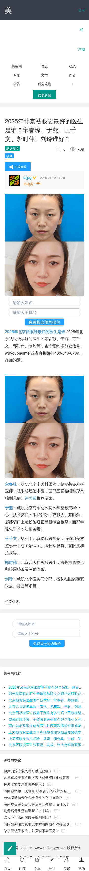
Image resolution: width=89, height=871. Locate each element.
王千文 (11, 538)
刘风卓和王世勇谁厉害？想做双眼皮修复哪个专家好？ (38, 777)
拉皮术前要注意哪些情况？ (24, 784)
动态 (72, 66)
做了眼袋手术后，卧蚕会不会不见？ (31, 830)
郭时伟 (11, 562)
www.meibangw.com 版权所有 (58, 847)
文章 (44, 74)
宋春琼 (11, 484)
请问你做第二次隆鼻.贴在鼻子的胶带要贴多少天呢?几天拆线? (38, 790)
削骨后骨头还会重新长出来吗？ (28, 810)
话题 (44, 66)
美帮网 (16, 66)
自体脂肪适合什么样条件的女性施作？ (33, 797)
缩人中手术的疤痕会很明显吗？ (28, 817)
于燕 (9, 507)
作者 (72, 74)
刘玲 (9, 578)
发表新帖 (44, 94)
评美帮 (31, 498)
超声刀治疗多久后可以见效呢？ (28, 770)
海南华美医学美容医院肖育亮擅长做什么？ (36, 804)
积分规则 (44, 83)
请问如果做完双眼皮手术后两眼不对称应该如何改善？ (38, 824)
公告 (16, 83)
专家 (16, 74)
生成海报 (20, 166)
